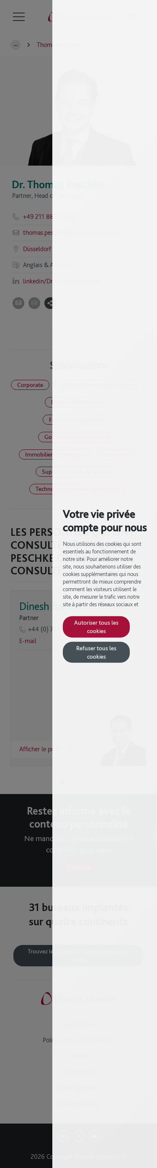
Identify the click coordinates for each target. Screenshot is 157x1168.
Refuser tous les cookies (96, 652)
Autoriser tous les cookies (96, 626)
